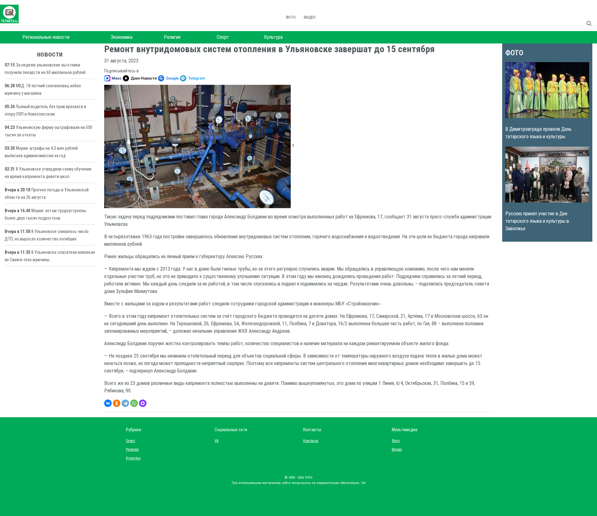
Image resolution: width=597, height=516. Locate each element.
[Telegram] (125, 403)
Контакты (309, 441)
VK (217, 441)
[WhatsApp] (134, 403)
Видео (310, 17)
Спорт (223, 37)
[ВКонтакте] (108, 403)
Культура (273, 37)
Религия (172, 37)
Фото (291, 17)
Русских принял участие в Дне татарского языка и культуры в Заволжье (537, 221)
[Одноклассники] (116, 403)
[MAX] (142, 403)
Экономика (121, 37)
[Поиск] (591, 17)
